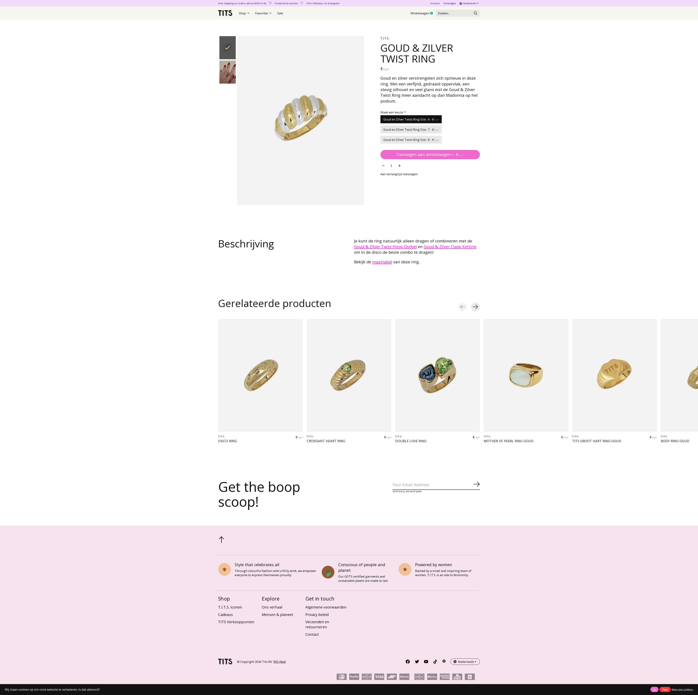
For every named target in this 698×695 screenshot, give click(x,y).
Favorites (261, 13)
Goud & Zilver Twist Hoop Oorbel (385, 246)
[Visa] (379, 678)
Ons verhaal (272, 607)
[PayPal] (354, 678)
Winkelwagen (423, 13)
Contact (312, 634)
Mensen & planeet (277, 614)
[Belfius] (432, 678)
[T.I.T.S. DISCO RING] (260, 375)
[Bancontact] (392, 678)
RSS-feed (279, 662)
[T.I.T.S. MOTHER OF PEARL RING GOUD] (526, 375)
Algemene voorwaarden (325, 607)
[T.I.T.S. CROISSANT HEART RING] (349, 375)
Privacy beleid (317, 614)
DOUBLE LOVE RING (410, 441)
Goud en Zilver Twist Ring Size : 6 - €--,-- (411, 119)
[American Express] (445, 678)
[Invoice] (470, 678)
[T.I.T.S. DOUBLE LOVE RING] (437, 375)
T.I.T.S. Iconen (230, 607)
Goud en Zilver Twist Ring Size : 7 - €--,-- (411, 129)
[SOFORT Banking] (404, 678)
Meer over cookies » (682, 689)
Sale (280, 13)
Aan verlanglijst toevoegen (399, 174)
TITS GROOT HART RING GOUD (596, 441)
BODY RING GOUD (675, 441)
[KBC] (457, 678)
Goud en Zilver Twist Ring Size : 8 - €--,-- (411, 140)
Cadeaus (225, 614)
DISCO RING (227, 441)
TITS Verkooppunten (236, 621)
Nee (665, 689)
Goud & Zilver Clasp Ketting (450, 246)
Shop (242, 13)
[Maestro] (419, 678)
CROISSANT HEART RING (326, 441)
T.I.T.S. (384, 38)
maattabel (382, 262)
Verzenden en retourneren (317, 624)
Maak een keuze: (393, 112)
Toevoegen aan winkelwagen (430, 154)
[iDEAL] (342, 678)
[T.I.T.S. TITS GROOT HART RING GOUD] (614, 375)
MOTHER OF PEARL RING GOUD (508, 441)
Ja (654, 689)
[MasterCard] (367, 678)
